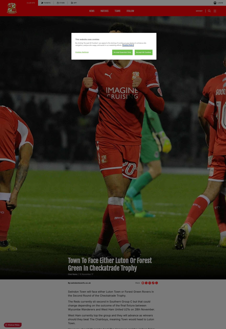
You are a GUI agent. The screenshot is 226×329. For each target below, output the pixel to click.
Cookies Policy (128, 45)
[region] (113, 46)
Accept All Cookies (143, 52)
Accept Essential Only (122, 52)
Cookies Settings (82, 52)
